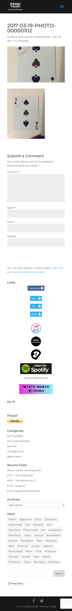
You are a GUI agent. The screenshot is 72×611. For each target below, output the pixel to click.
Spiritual (46, 556)
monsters (35, 546)
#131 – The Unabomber (20, 475)
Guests (27, 535)
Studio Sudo (31, 606)
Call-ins (38, 519)
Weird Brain (39, 562)
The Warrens (15, 562)
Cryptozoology (15, 524)
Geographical (55, 530)
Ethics (49, 524)
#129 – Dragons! (16, 485)
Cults (27, 524)
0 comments (22, 40)
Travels (27, 562)
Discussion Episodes (18, 441)
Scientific (26, 556)
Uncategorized (15, 451)
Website (11, 236)
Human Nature (53, 535)
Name (11, 207)
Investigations (26, 540)
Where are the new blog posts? (24, 470)
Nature (29, 551)
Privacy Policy (48, 606)
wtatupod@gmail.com (36, 378)
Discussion (38, 524)
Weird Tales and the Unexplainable (30, 36)
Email (11, 221)
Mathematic (51, 540)
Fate (43, 530)
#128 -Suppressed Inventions (23, 490)
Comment (13, 171)
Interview (13, 540)
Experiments (14, 530)
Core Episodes (15, 436)
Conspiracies (51, 519)
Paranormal (50, 551)
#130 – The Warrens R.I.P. (21, 480)
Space (36, 556)
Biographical (25, 519)
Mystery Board (15, 551)
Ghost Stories (15, 535)
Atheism (12, 519)
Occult (38, 551)
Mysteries (48, 546)
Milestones (23, 546)
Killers (39, 540)
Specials (11, 446)
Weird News (14, 456)
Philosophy (14, 556)
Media (11, 546)
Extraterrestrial (31, 530)
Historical (38, 535)
